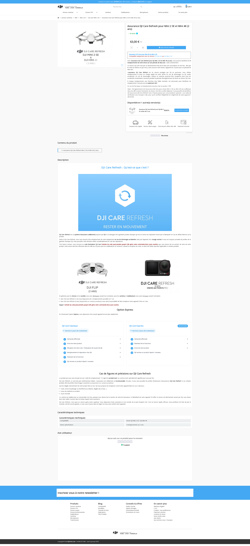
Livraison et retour (159, 514)
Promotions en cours (132, 512)
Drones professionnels (77, 512)
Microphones (74, 518)
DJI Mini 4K (158, 56)
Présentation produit (132, 510)
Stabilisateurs (74, 514)
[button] (137, 33)
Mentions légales (159, 506)
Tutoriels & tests (103, 510)
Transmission (74, 520)
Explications (102, 512)
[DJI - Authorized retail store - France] (70, 7)
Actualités (101, 508)
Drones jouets (74, 510)
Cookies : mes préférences (162, 510)
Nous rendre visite (159, 516)
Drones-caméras (75, 506)
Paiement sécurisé (159, 512)
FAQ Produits (102, 514)
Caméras (73, 516)
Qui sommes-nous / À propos (163, 520)
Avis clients (157, 518)
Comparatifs (102, 506)
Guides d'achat (130, 506)
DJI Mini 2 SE (168, 56)
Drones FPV (74, 508)
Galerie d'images (131, 508)
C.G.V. (155, 508)
